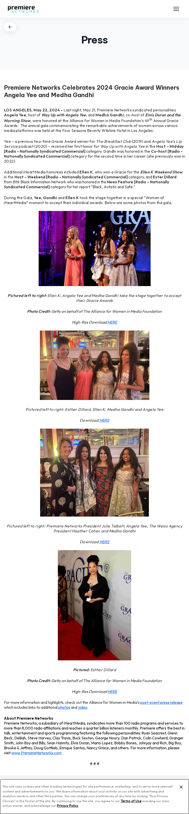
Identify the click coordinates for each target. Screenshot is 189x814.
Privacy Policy (67, 806)
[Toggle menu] (176, 9)
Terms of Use (131, 801)
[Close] (181, 787)
